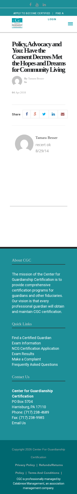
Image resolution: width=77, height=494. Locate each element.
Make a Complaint (26, 359)
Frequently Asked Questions (35, 364)
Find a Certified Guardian (31, 338)
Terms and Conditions (43, 472)
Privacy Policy (25, 465)
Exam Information (26, 343)
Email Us (19, 423)
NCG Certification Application (35, 348)
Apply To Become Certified (31, 13)
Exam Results (23, 354)
